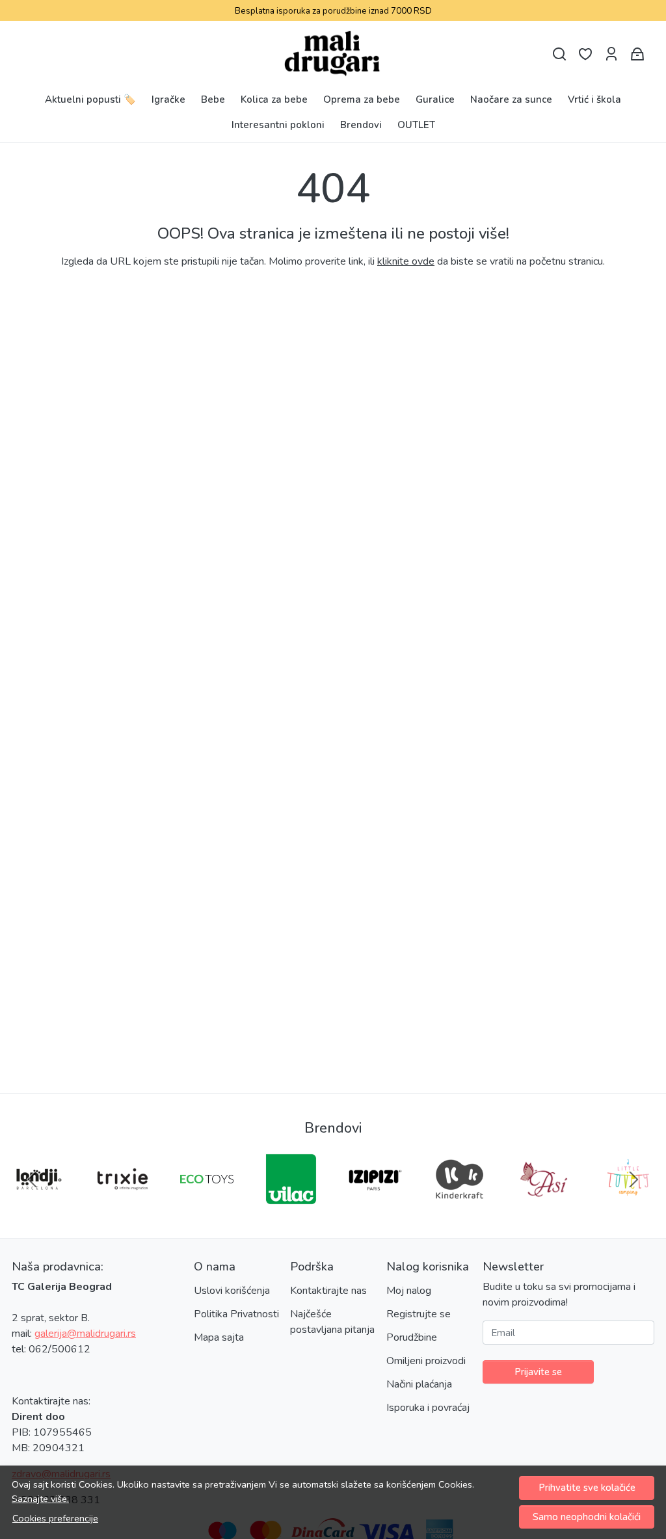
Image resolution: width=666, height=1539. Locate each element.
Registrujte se (418, 1314)
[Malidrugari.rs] (333, 54)
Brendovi (361, 124)
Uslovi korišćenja (232, 1290)
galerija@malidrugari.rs (85, 1333)
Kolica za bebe (274, 99)
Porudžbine (411, 1337)
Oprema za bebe (361, 99)
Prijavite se (538, 1371)
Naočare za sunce (511, 99)
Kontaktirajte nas (328, 1290)
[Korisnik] (611, 54)
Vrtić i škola (594, 99)
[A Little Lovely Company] (628, 1204)
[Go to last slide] (32, 1179)
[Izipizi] (375, 1204)
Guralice (435, 99)
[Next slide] (633, 1179)
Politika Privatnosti (236, 1314)
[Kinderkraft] (459, 1204)
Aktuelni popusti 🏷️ (90, 99)
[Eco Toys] (206, 1204)
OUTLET (416, 124)
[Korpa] (637, 54)
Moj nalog (408, 1290)
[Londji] (38, 1204)
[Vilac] (291, 1204)
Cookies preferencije (55, 1518)
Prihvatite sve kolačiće (587, 1487)
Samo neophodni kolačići (587, 1516)
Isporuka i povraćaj (428, 1408)
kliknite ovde (405, 261)
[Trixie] (123, 1204)
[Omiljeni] (585, 54)
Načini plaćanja (419, 1384)
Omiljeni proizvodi (426, 1361)
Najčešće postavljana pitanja (332, 1322)
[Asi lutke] (543, 1204)
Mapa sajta (219, 1337)
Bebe (213, 99)
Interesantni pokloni (278, 124)
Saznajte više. (40, 1498)
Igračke (168, 99)
